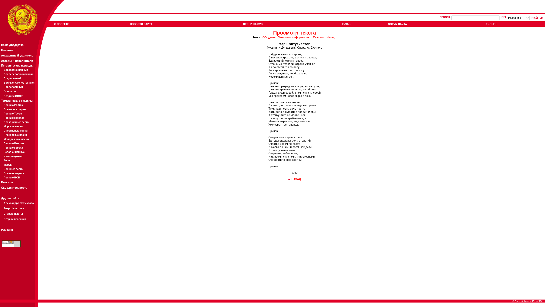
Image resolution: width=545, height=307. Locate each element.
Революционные (14, 152)
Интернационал (13, 156)
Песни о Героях (13, 147)
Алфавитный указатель (17, 55)
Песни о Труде (13, 113)
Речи (7, 160)
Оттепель (10, 91)
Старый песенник (15, 219)
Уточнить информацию (294, 37)
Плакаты (7, 182)
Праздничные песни (16, 122)
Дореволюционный (16, 69)
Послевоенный (13, 86)
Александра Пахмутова (19, 203)
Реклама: (7, 229)
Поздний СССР (13, 96)
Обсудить (269, 37)
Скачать (318, 37)
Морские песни (13, 126)
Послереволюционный (18, 74)
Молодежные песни (16, 139)
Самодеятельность (14, 187)
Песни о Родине (14, 105)
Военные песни (13, 169)
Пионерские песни (15, 134)
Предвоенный (12, 78)
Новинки (7, 50)
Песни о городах (14, 117)
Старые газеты (13, 213)
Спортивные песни (15, 130)
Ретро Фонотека (14, 208)
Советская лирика (15, 109)
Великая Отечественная (19, 82)
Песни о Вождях (14, 143)
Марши (8, 164)
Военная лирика (14, 173)
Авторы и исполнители (17, 60)
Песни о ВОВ (12, 177)
